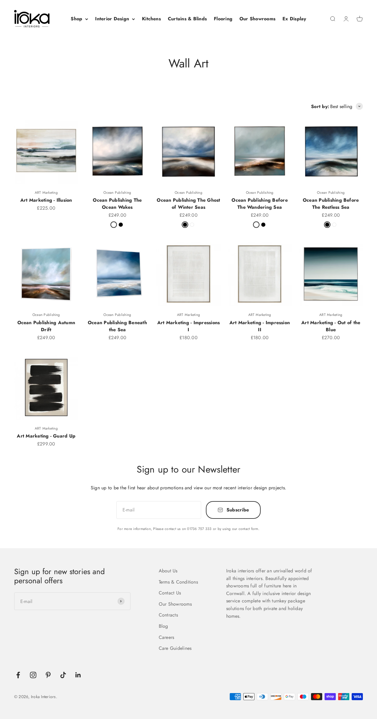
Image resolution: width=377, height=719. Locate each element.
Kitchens (151, 18)
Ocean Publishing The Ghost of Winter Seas (188, 204)
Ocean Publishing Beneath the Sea (117, 326)
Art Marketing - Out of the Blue (330, 326)
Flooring (223, 18)
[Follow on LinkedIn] (78, 675)
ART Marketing (46, 192)
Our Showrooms (257, 18)
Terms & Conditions (178, 582)
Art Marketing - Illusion (46, 200)
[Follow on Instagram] (33, 675)
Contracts (168, 615)
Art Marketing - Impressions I (188, 326)
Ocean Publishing (117, 192)
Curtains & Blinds (187, 18)
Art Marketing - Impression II (259, 326)
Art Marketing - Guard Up (46, 436)
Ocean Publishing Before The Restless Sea (331, 204)
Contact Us (170, 592)
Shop (76, 18)
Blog (163, 626)
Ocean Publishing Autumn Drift (46, 326)
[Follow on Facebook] (18, 675)
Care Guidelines (175, 648)
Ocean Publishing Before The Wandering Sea (260, 204)
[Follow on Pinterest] (48, 675)
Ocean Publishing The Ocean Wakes (117, 204)
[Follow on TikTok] (63, 675)
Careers (166, 637)
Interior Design (112, 18)
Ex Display (294, 18)
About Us (168, 570)
